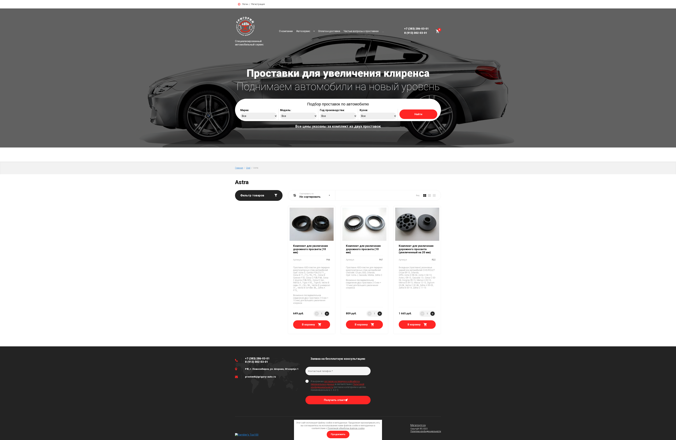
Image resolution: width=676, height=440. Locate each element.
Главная (239, 168)
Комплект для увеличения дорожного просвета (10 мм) (310, 249)
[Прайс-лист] (434, 195)
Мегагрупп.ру (418, 425)
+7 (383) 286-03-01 (416, 28)
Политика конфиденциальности (425, 431)
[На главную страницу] (255, 27)
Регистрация (258, 4)
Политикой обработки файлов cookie (346, 428)
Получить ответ (334, 400)
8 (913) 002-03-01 (415, 32)
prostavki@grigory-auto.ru (260, 376)
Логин (245, 4)
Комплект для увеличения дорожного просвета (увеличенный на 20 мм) (416, 249)
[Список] (429, 195)
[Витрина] (424, 195)
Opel (248, 168)
